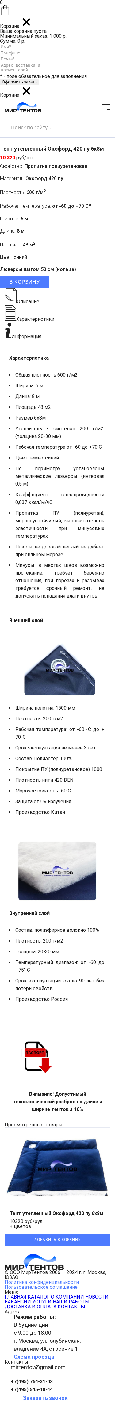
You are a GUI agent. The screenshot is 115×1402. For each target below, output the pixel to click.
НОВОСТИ (97, 1297)
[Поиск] (100, 127)
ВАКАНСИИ (18, 1302)
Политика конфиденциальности (42, 1282)
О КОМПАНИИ (67, 1297)
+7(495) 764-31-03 (32, 1382)
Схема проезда (34, 1357)
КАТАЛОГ (39, 1297)
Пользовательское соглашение (41, 1287)
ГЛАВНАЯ (15, 1297)
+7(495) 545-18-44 (32, 1389)
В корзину (25, 281)
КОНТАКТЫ (71, 1307)
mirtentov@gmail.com (38, 1367)
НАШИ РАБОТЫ (71, 1302)
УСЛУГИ (42, 1302)
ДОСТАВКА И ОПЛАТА (30, 1307)
